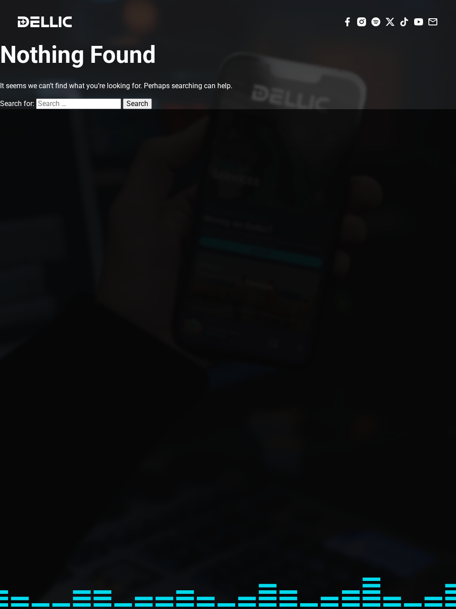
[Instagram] (361, 21)
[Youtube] (418, 21)
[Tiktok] (404, 21)
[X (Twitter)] (390, 21)
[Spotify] (375, 21)
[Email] (433, 21)
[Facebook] (347, 21)
